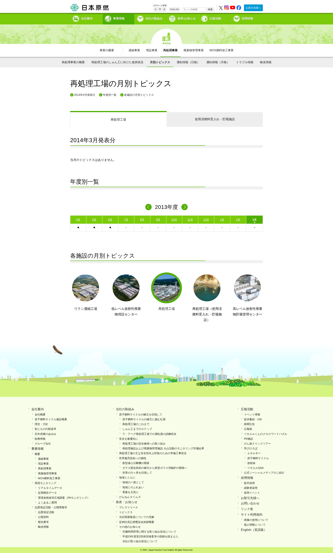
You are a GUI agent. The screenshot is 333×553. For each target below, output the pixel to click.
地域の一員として (133, 482)
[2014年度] (184, 207)
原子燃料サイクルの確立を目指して (140, 414)
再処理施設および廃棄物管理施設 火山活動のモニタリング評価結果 (163, 448)
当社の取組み (154, 18)
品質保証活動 (46, 512)
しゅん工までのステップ (137, 428)
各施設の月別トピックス (139, 94)
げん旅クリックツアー (257, 443)
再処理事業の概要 (73, 62)
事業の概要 (107, 50)
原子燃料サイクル (258, 458)
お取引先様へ (253, 7)
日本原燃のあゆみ (45, 433)
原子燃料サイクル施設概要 (51, 419)
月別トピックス (160, 62)
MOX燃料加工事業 (221, 50)
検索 (210, 9)
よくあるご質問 (47, 502)
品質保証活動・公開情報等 (51, 507)
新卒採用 (249, 483)
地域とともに (127, 477)
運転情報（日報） (188, 62)
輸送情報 (266, 62)
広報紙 (248, 428)
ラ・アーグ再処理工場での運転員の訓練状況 (149, 433)
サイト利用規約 (251, 514)
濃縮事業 (134, 50)
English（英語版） (254, 529)
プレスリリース (128, 507)
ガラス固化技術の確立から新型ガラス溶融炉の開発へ (154, 467)
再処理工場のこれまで (135, 424)
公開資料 (43, 517)
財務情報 (40, 438)
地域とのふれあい (133, 487)
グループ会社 (43, 443)
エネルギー (254, 453)
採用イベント (252, 492)
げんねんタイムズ (130, 496)
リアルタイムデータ (50, 487)
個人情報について (255, 524)
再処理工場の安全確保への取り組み (144, 443)
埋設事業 (151, 50)
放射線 (251, 463)
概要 (37, 454)
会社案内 (87, 18)
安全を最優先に (128, 438)
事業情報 (119, 18)
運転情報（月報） (218, 62)
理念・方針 (41, 424)
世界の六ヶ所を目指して (137, 472)
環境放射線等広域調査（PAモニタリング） (64, 497)
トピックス (126, 512)
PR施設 (248, 438)
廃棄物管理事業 (193, 50)
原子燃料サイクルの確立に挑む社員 (144, 419)
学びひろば (250, 448)
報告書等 (43, 522)
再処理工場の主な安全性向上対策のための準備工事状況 (153, 453)
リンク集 (247, 509)
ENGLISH (174, 9)
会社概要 (40, 414)
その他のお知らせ (130, 526)
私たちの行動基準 (45, 428)
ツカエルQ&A (255, 467)
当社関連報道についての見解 (136, 517)
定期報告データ (47, 492)
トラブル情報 (244, 62)
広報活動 (215, 18)
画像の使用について (256, 519)
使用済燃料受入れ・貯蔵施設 (215, 119)
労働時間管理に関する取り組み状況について (149, 531)
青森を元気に (130, 492)
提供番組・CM (253, 419)
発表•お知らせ (186, 18)
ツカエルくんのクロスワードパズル (265, 433)
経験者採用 (250, 487)
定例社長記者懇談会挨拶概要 (136, 522)
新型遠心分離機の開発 (135, 463)
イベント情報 (252, 414)
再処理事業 (170, 50)
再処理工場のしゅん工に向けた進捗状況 (117, 62)
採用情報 (247, 18)
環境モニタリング (45, 483)
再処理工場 (118, 119)
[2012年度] (148, 207)
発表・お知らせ (126, 502)
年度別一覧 (109, 94)
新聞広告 (249, 424)
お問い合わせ (250, 503)
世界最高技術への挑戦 (132, 458)
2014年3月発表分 (84, 94)
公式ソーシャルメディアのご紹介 (264, 472)
